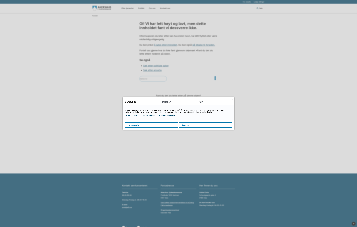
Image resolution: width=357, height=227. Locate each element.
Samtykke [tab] (130, 102)
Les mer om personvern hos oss (136, 115)
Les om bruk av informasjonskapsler (162, 115)
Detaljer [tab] (166, 102)
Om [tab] (201, 102)
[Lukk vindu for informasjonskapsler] (232, 99)
